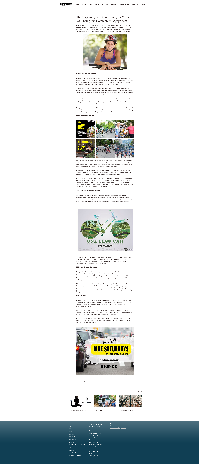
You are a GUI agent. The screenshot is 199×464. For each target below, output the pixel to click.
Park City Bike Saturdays (96, 456)
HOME (71, 424)
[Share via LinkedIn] (84, 381)
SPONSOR (72, 434)
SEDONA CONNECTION (76, 455)
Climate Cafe (92, 447)
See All (140, 391)
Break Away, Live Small (96, 444)
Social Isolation (93, 451)
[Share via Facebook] (77, 381)
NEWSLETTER (73, 439)
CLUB (70, 426)
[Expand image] (85, 129)
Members (71, 450)
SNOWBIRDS (72, 453)
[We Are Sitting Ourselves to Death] (80, 401)
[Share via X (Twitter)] (81, 381)
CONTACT (72, 437)
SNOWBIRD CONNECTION (77, 445)
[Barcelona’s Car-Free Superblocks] (130, 401)
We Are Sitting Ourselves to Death (78, 411)
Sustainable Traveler (94, 438)
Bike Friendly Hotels (94, 442)
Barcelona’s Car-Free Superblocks (127, 411)
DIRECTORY (72, 442)
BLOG (70, 429)
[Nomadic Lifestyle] (105, 401)
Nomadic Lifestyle (101, 410)
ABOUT (71, 431)
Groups (71, 447)
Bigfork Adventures (94, 440)
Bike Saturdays (93, 429)
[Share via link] (88, 381)
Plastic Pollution (93, 449)
